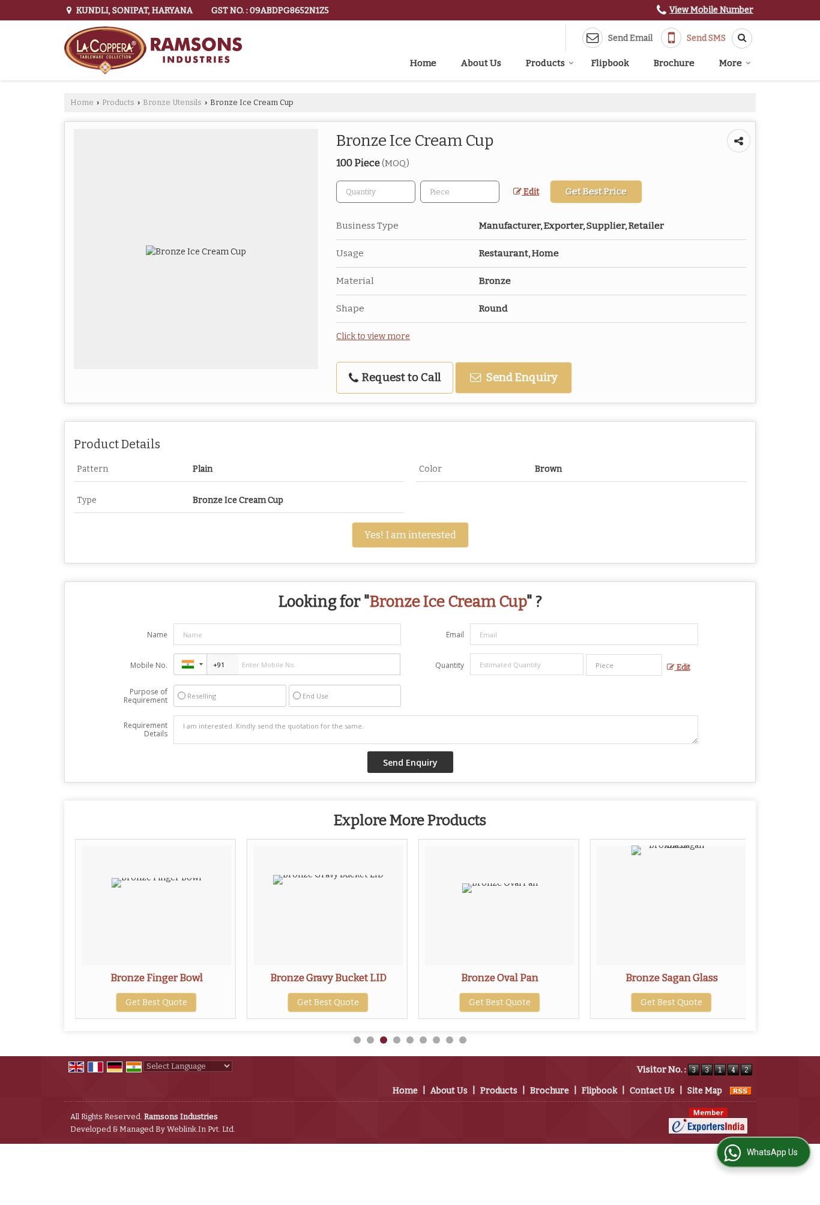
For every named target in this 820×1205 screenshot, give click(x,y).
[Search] (738, 38)
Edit (530, 192)
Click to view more (373, 336)
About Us (481, 63)
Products (545, 63)
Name (157, 635)
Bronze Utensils (172, 102)
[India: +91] (190, 664)
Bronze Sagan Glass (672, 978)
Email (455, 635)
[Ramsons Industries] (153, 50)
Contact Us (652, 1091)
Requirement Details (145, 729)
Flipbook (610, 63)
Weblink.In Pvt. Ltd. (201, 1129)
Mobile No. (148, 665)
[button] (711, 10)
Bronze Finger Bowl (156, 978)
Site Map (704, 1091)
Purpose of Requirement (145, 696)
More (730, 63)
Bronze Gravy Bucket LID (328, 978)
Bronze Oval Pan (499, 978)
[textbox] (459, 192)
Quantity (449, 665)
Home (423, 63)
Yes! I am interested (410, 535)
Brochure (674, 63)
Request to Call (400, 377)
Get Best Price (596, 191)
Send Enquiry (521, 377)
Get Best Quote (156, 1002)
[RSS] (741, 1091)
